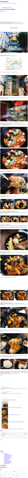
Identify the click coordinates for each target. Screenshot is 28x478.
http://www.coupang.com (3, 386)
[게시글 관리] (3, 397)
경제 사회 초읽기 (4, 1)
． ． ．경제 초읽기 (6, 454)
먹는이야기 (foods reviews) (8, 462)
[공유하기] (2, 397)
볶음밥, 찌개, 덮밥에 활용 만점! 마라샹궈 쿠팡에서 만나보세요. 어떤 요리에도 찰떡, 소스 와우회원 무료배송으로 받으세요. (14, 389)
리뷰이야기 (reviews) (7, 463)
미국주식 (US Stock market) (7, 455)
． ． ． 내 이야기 (5, 453)
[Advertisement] (14, 5)
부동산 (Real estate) (7, 458)
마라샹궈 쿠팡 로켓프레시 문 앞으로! (6, 387)
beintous (10, 477)
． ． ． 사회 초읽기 (6, 459)
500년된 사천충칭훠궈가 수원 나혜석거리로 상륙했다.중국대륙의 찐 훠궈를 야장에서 (11, 393)
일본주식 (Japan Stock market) (8, 456)
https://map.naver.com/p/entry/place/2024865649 (5, 391)
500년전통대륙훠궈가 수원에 (5, 392)
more (0, 470)
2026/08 (14, 471)
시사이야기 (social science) (7, 461)
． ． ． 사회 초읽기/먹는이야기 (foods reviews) (6, 7)
